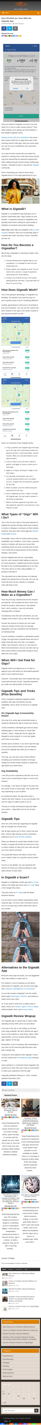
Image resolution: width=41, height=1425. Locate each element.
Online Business (19, 23)
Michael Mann (7, 23)
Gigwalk (36, 165)
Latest (4, 1269)
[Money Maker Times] (20, 3)
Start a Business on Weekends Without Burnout (11, 1110)
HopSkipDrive (18, 989)
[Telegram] (15, 36)
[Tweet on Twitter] (9, 28)
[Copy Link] (18, 36)
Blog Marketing (8, 1356)
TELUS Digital (32, 1007)
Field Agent (15, 996)
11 (9, 1394)
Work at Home (7, 1376)
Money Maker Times (13, 1418)
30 (34, 1398)
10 (3, 1394)
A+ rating (19, 892)
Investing (6, 1366)
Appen (23, 1007)
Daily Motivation (8, 1359)
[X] (9, 36)
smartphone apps (25, 1058)
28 (24, 1398)
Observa (23, 996)
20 (18, 1396)
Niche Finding (7, 1369)
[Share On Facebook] (4, 28)
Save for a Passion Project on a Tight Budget (24, 1306)
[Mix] (29, 1424)
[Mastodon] (25, 1424)
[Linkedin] (13, 36)
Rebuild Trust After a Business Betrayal (22, 1289)
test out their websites (23, 837)
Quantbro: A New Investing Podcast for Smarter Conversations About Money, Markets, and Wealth (30, 1121)
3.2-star (31, 885)
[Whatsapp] (7, 36)
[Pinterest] (6, 36)
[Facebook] (2, 36)
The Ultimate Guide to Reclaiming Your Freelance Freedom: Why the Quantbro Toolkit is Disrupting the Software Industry (11, 1199)
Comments (19, 1269)
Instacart (8, 989)
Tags (26, 1269)
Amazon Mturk (27, 1009)
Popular (10, 1269)
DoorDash (30, 989)
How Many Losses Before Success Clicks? (30, 1195)
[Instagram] (4, 36)
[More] (20, 36)
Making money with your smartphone (15, 137)
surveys (13, 534)
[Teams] (17, 36)
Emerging (6, 1362)
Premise (17, 1007)
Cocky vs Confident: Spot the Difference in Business (20, 1330)
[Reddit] (11, 36)
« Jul (4, 1402)
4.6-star (36, 882)
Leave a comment (9, 1090)
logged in (12, 1263)
